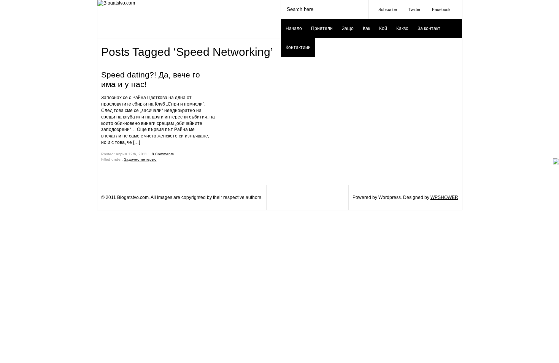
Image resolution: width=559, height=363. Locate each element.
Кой (383, 28)
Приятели (322, 28)
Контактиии (298, 47)
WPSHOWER (444, 197)
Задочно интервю (140, 159)
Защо (348, 28)
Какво (402, 28)
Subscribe (387, 9)
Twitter (414, 9)
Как (366, 28)
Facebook (441, 9)
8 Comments (163, 154)
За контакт (429, 28)
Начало (294, 28)
